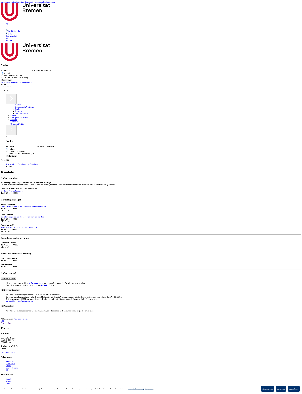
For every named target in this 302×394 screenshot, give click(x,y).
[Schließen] (7, 136)
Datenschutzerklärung (136, 389)
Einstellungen (267, 389)
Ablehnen (281, 389)
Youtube (9, 379)
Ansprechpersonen (8, 352)
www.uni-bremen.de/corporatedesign (19, 301)
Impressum (10, 361)
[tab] (151, 278)
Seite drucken (6, 323)
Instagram (9, 381)
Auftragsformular (36, 283)
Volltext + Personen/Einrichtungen (16, 78)
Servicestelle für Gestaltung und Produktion (17, 82)
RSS (2, 321)
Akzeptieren (293, 389)
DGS (8, 370)
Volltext (6, 73)
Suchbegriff (5, 70)
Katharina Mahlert (20, 319)
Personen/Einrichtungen (12, 75)
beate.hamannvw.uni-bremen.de (22, 217)
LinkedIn (9, 383)
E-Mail (44, 285)
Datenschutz (10, 364)
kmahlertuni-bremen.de (19, 227)
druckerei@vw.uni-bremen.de (12, 191)
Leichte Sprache (12, 368)
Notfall (8, 366)
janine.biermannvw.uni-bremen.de (23, 206)
